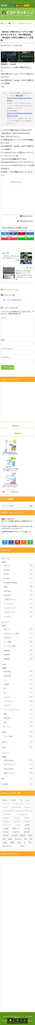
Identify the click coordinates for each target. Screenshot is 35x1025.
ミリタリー (6, 821)
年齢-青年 (27, 832)
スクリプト (18, 705)
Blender (18, 574)
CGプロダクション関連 (18, 633)
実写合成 (18, 718)
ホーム (5, 23)
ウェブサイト (5, 357)
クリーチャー (7, 814)
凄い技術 (27, 828)
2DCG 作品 (18, 672)
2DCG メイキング (18, 765)
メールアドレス (6, 349)
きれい (28, 800)
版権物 (10, 839)
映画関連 (18, 655)
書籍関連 (18, 659)
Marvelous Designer (18, 583)
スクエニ (17, 818)
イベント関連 (18, 736)
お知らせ (17, 742)
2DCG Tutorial (18, 760)
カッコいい (27, 807)
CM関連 (18, 684)
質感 (19, 843)
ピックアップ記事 (18, 646)
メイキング (13, 23)
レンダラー (18, 616)
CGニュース (5, 622)
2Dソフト (18, 566)
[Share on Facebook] (13, 233)
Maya (18, 587)
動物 (18, 714)
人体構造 (5, 828)
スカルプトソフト (18, 612)
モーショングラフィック (18, 710)
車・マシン (18, 727)
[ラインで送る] (26, 238)
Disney (5, 800)
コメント (4, 317)
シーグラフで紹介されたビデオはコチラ (16, 130)
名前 (3, 340)
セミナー (27, 818)
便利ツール (16, 828)
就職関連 (18, 650)
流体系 (30, 835)
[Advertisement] (16, 196)
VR (18, 693)
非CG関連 (17, 784)
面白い (23, 846)
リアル (18, 825)
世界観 (27, 825)
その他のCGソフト (18, 600)
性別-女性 (6, 835)
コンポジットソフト (18, 608)
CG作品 (4, 664)
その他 (17, 747)
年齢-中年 (16, 832)
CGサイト (18, 629)
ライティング (7, 825)
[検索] (32, 1)
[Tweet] (5, 233)
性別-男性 (14, 835)
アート (29, 804)
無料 (4, 839)
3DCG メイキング (26, 23)
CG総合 (17, 732)
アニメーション (18, 804)
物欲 (17, 779)
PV (18, 688)
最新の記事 (19, 96)
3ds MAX (18, 570)
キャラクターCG (8, 811)
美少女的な (18, 839)
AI (18, 680)
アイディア (6, 804)
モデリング (17, 821)
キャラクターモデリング (24, 811)
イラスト (5, 807)
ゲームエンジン (18, 604)
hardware (18, 638)
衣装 (30, 839)
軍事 (30, 843)
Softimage (18, 591)
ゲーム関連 (18, 642)
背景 (18, 722)
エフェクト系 (16, 807)
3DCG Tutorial (18, 769)
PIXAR (13, 800)
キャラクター (18, 701)
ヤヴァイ (28, 821)
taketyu (30, 221)
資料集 (12, 843)
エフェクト (18, 697)
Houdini (18, 578)
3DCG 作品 (18, 676)
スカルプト (6, 818)
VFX (21, 800)
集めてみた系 (7, 846)
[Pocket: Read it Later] (9, 238)
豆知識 (5, 843)
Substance (18, 595)
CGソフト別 (5, 559)
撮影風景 (23, 835)
